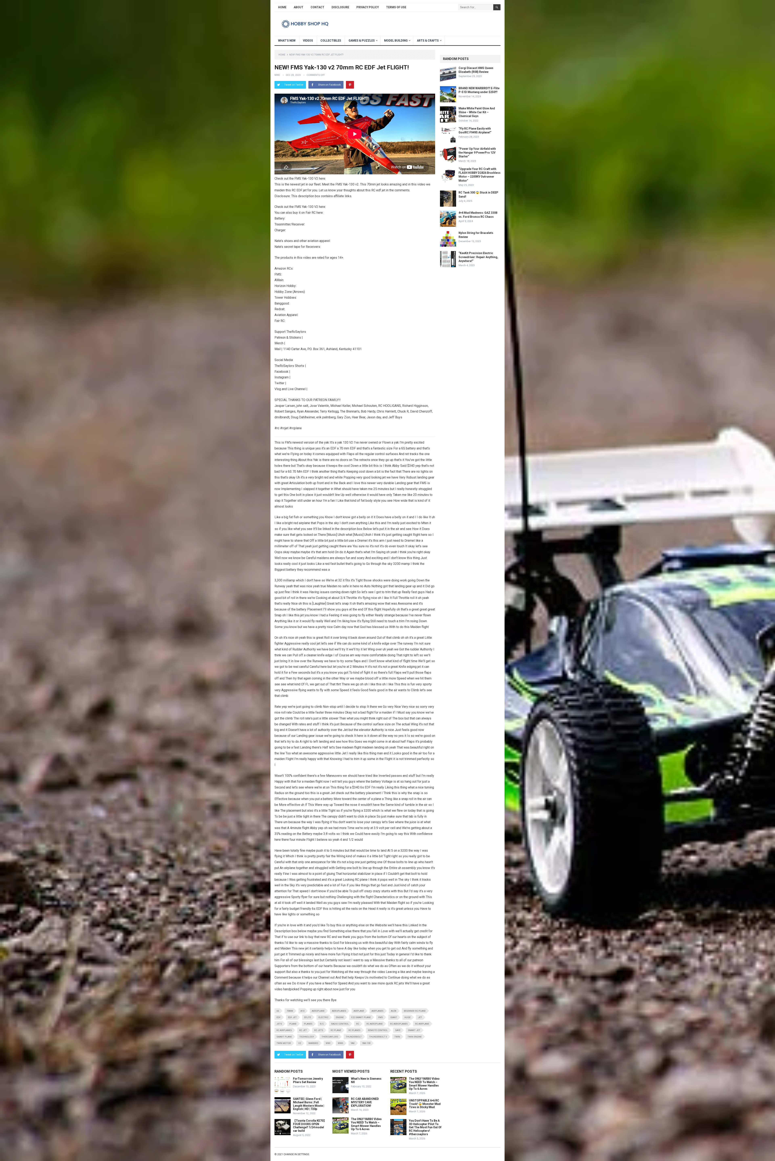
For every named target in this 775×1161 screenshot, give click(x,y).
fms (380, 1017)
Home (282, 7)
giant (393, 1017)
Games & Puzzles (362, 40)
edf (278, 1017)
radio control (340, 1024)
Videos (308, 40)
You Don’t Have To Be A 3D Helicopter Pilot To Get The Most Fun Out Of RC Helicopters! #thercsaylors (425, 1127)
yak (353, 1043)
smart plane (284, 1036)
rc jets (318, 1030)
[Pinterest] (350, 85)
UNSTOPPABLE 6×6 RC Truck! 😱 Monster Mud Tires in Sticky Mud (425, 1104)
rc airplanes (284, 1030)
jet (420, 1017)
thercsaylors (330, 1036)
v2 (299, 1043)
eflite (307, 1017)
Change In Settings (296, 1154)
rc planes (354, 1030)
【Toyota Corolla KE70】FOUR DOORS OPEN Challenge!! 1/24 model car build (309, 1125)
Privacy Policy (367, 7)
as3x (393, 1011)
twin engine (414, 1036)
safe (397, 1030)
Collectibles (330, 40)
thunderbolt (354, 1036)
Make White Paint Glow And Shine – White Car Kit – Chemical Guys (477, 112)
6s (277, 1011)
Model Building (396, 40)
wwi (328, 1043)
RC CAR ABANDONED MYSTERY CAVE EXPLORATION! (365, 1102)
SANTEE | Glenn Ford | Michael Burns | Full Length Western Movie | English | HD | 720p (308, 1104)
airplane (359, 1011)
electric (323, 1017)
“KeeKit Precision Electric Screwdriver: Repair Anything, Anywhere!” (478, 256)
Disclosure (340, 7)
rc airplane (422, 1024)
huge (407, 1017)
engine (340, 1017)
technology (306, 1036)
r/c (322, 1024)
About (298, 7)
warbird (313, 1043)
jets (279, 1024)
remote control (378, 1030)
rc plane (336, 1030)
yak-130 (366, 1043)
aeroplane (318, 1011)
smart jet (414, 1030)
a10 (302, 1011)
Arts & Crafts (428, 40)
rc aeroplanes (399, 1024)
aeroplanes (339, 1011)
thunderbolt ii (378, 1036)
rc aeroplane (375, 1024)
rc (357, 1024)
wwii (340, 1043)
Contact (317, 7)
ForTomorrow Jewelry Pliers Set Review (308, 1080)
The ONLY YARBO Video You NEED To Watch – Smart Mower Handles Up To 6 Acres (366, 1124)
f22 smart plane (361, 1017)
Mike (277, 75)
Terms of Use (396, 7)
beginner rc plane (415, 1011)
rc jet (303, 1030)
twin (397, 1036)
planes (308, 1024)
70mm (290, 1011)
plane (292, 1024)
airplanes (377, 1011)
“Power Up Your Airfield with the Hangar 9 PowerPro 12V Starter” (477, 152)
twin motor (283, 1043)
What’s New (286, 40)
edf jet (292, 1017)
